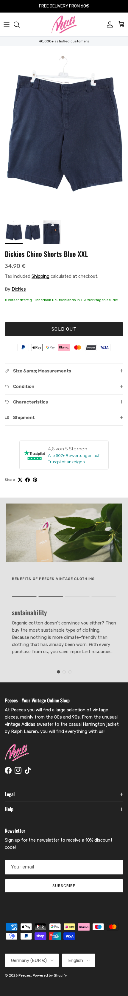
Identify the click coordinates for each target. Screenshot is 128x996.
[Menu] (6, 24)
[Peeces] (64, 24)
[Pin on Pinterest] (35, 480)
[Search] (19, 24)
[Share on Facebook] (27, 480)
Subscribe (64, 885)
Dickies (19, 289)
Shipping (40, 276)
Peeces (24, 975)
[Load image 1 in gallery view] (64, 131)
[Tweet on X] (20, 480)
